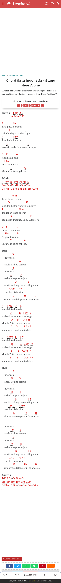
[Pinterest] (42, 566)
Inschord (31, 581)
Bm (3, 185)
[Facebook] (9, 566)
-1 (54, 575)
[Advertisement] (30, 41)
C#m (28, 185)
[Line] (34, 566)
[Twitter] (17, 566)
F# (21, 337)
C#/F (12, 288)
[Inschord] (28, 4)
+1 (42, 575)
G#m (10, 337)
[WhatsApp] (26, 566)
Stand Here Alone (12, 559)
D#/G (11, 405)
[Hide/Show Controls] (42, 105)
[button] (51, 566)
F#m (15, 112)
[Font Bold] (38, 105)
